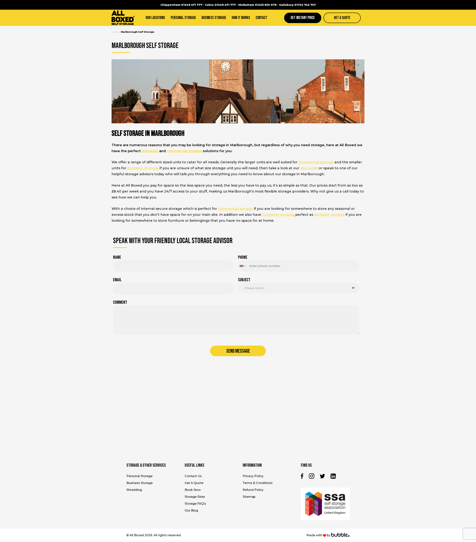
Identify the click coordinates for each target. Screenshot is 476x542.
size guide (309, 168)
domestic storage (142, 168)
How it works (241, 17)
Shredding (134, 490)
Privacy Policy (253, 476)
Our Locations (155, 17)
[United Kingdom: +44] (242, 266)
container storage (278, 215)
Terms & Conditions (258, 483)
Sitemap (249, 496)
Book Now (193, 490)
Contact (261, 17)
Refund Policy (253, 490)
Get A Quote (342, 17)
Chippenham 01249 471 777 (181, 5)
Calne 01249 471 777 (220, 5)
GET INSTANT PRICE (303, 17)
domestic (150, 151)
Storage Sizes (195, 496)
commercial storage (184, 151)
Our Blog (191, 510)
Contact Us (193, 476)
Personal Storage (183, 17)
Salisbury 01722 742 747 (297, 5)
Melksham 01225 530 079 (257, 5)
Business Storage (214, 17)
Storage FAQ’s (195, 503)
